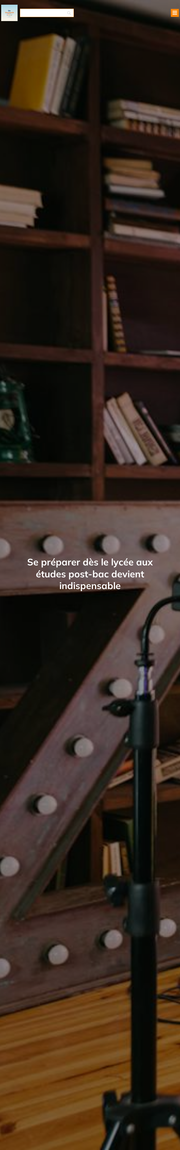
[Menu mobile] (175, 13)
